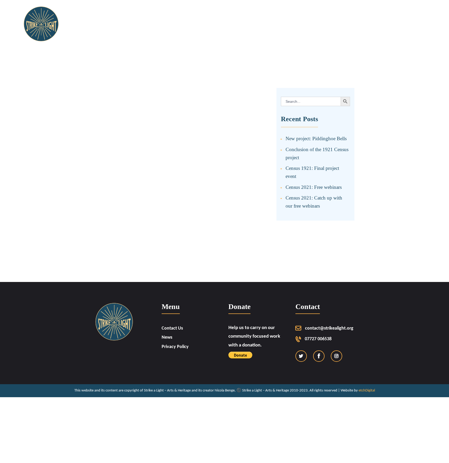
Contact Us (172, 328)
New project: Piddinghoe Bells (316, 138)
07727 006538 (318, 339)
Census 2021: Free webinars (314, 187)
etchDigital (367, 391)
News (167, 337)
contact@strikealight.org (329, 328)
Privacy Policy (175, 346)
